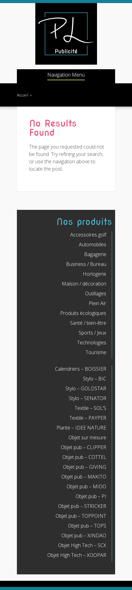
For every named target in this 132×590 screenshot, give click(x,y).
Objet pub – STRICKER (82, 506)
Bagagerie (95, 254)
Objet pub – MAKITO (83, 476)
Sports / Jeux (92, 332)
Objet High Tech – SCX (82, 545)
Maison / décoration (84, 283)
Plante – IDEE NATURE (81, 427)
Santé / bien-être (88, 323)
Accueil (22, 95)
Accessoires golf (88, 234)
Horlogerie (94, 273)
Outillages (95, 293)
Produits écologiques (83, 313)
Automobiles (92, 244)
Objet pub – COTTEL (84, 457)
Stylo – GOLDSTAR (85, 388)
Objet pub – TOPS (87, 525)
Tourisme (96, 352)
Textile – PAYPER (87, 417)
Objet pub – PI (91, 496)
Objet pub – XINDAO (83, 535)
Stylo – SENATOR (87, 398)
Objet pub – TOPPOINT (81, 515)
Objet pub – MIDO (86, 486)
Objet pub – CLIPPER (83, 447)
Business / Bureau (86, 264)
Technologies (91, 342)
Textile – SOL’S (90, 408)
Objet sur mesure (87, 437)
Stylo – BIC (94, 378)
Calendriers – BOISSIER (80, 368)
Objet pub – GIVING (84, 466)
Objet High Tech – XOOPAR (76, 555)
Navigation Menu (66, 75)
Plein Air (97, 303)
